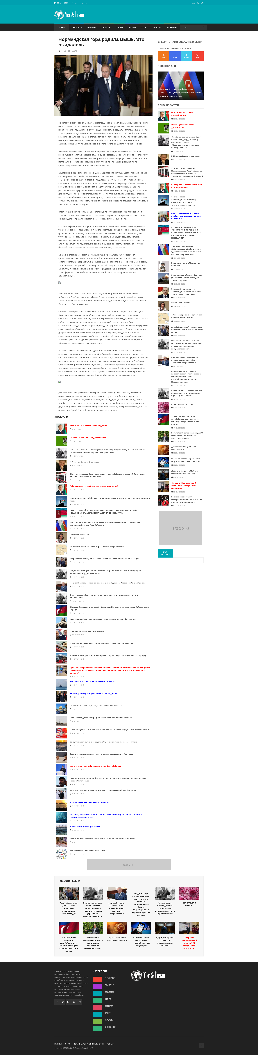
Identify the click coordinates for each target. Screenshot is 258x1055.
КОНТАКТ (110, 1044)
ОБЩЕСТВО (106, 27)
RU (198, 3)
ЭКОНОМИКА (172, 27)
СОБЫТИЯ (132, 27)
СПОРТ (144, 27)
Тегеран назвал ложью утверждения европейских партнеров (96, 705)
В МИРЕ (120, 27)
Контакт (84, 3)
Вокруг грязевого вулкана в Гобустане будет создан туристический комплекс (103, 742)
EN (202, 3)
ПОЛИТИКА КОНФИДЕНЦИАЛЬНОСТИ (89, 1044)
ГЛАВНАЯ (61, 27)
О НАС (67, 1044)
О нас (74, 3)
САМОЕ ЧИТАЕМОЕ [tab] (165, 553)
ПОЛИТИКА (91, 27)
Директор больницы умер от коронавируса (183, 448)
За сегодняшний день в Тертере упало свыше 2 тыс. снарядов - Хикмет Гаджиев (181, 94)
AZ (193, 3)
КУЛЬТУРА (157, 27)
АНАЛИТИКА (76, 27)
